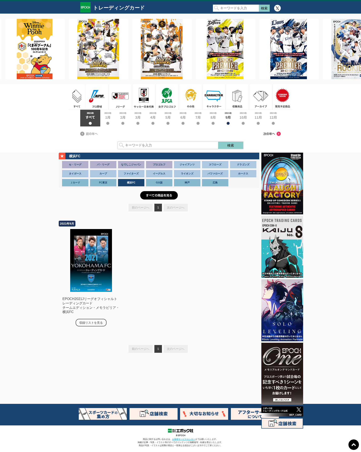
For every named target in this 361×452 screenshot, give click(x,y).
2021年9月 (228, 118)
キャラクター (214, 96)
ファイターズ (131, 173)
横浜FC (131, 182)
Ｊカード (75, 182)
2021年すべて (90, 118)
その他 (190, 96)
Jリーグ (120, 96)
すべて (77, 96)
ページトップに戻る (353, 444)
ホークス (243, 173)
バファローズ (215, 173)
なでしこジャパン (131, 164)
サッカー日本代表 (143, 96)
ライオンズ (187, 173)
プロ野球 (97, 96)
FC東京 (103, 182)
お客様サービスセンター (183, 439)
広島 (215, 182)
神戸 (187, 182)
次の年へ (272, 134)
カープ (103, 173)
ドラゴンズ (243, 164)
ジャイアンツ (187, 164)
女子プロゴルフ (167, 96)
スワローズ (215, 164)
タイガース (75, 173)
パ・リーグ (103, 164)
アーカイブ (260, 96)
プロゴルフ (159, 164)
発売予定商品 (282, 96)
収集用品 (237, 96)
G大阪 (159, 182)
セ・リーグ (75, 164)
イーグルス (159, 173)
